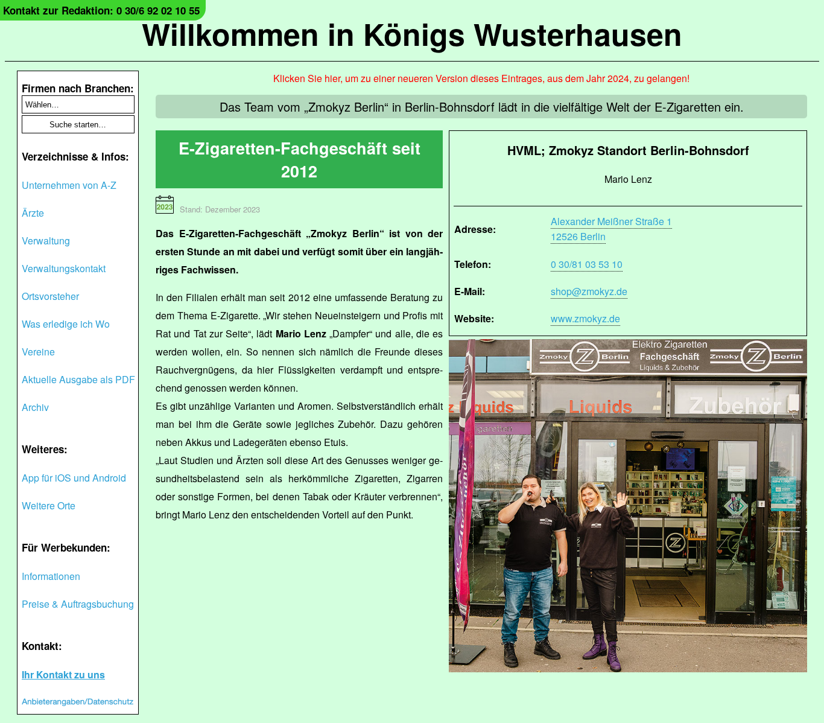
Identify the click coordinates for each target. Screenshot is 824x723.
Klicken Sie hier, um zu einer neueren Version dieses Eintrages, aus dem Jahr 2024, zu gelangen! (481, 78)
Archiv (35, 407)
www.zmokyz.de (585, 318)
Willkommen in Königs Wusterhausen (412, 33)
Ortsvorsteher (50, 296)
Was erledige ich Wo (66, 324)
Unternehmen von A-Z (69, 185)
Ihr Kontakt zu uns (63, 674)
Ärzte (33, 213)
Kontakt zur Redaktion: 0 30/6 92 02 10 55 (101, 10)
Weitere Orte (48, 505)
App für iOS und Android (74, 478)
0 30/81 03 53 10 (587, 264)
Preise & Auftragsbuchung (78, 604)
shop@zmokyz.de (589, 291)
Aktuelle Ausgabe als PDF (78, 379)
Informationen (51, 576)
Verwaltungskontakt (64, 268)
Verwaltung (46, 240)
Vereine (38, 351)
